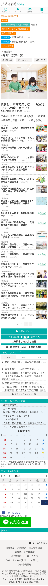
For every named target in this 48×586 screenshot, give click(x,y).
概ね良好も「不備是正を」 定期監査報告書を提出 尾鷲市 (24, 224)
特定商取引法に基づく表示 (24, 556)
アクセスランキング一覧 (25, 394)
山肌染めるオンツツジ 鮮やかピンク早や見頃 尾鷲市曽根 (24, 168)
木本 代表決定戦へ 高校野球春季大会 (24, 254)
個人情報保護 (35, 548)
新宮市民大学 (9, 405)
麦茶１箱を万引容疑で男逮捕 (22, 369)
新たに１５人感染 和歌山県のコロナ (24, 213)
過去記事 (8, 51)
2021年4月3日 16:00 (12, 111)
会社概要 (10, 548)
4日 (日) (40, 60)
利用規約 (21, 548)
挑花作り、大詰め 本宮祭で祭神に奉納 (24, 128)
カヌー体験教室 (11, 419)
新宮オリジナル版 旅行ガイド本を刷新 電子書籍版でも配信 (24, 202)
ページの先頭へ (39, 543)
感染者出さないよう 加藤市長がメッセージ (24, 264)
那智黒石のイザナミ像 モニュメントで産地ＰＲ (24, 284)
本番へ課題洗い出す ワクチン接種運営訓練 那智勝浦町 (24, 274)
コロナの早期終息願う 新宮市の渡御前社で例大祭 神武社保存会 (24, 295)
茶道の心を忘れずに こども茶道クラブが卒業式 (24, 157)
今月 (39, 357)
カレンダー (25, 60)
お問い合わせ (37, 560)
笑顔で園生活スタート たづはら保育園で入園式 (24, 315)
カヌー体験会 (9, 408)
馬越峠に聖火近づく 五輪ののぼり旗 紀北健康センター (24, 244)
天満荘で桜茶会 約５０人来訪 (24, 148)
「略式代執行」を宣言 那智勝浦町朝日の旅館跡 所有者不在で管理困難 (25, 388)
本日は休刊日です (10, 16)
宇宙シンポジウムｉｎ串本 (16, 415)
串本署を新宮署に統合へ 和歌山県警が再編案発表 (24, 179)
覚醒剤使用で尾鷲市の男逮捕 (22, 382)
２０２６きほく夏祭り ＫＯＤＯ (19, 426)
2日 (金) (8, 60)
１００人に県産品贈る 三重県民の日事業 (24, 235)
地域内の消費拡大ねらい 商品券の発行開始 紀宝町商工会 (24, 190)
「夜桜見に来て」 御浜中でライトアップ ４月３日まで (24, 305)
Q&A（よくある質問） (17, 560)
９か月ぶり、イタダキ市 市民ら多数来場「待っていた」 (24, 138)
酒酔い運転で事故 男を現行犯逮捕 (25, 363)
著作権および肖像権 (25, 552)
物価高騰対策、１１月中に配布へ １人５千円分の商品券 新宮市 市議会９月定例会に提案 (23, 376)
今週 (23, 357)
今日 (8, 357)
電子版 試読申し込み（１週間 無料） (24, 346)
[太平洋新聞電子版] (12, 4)
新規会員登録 (24, 564)
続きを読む (36, 120)
